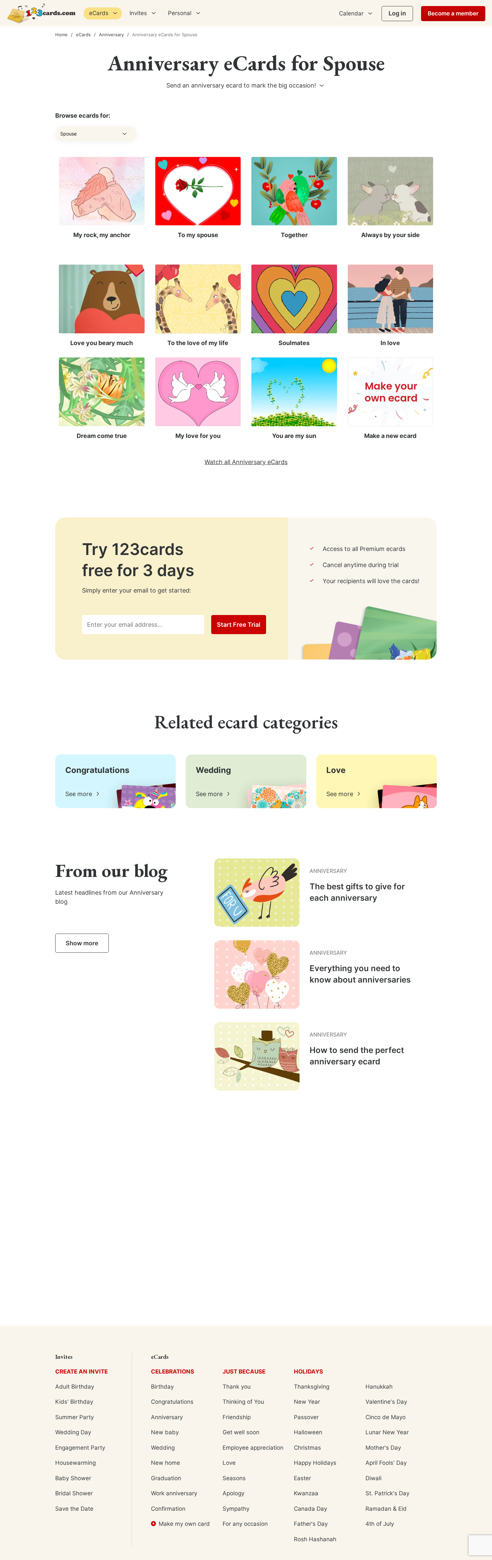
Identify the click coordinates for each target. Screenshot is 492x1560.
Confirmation (168, 1508)
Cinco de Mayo (385, 1417)
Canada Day (310, 1508)
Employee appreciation (253, 1447)
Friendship (237, 1417)
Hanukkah (379, 1386)
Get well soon (241, 1432)
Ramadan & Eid (386, 1508)
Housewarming (75, 1462)
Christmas (307, 1447)
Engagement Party (80, 1447)
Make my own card (184, 1523)
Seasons (234, 1478)
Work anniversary (174, 1493)
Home (61, 34)
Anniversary (111, 34)
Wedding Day (73, 1432)
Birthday (162, 1386)
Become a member (453, 13)
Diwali (373, 1478)
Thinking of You (243, 1401)
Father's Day (311, 1523)
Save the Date (74, 1508)
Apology (233, 1493)
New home (165, 1462)
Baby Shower (73, 1478)
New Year (307, 1401)
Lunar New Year (387, 1432)
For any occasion (245, 1523)
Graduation (166, 1478)
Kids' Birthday (74, 1401)
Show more (82, 943)
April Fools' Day (386, 1462)
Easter (302, 1478)
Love (229, 1462)
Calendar (351, 13)
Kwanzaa (306, 1493)
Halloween (308, 1432)
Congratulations (172, 1401)
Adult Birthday (74, 1386)
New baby (165, 1432)
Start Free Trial (238, 624)
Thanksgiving (311, 1386)
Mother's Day (383, 1447)
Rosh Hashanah (315, 1539)
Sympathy (236, 1508)
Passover (306, 1417)
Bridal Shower (74, 1493)
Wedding (163, 1447)
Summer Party (74, 1417)
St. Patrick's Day (387, 1493)
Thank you (237, 1386)
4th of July (379, 1523)
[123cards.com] (41, 13)
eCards (83, 34)
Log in (397, 13)
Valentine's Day (386, 1401)
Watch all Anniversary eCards (246, 461)
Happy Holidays (315, 1462)
